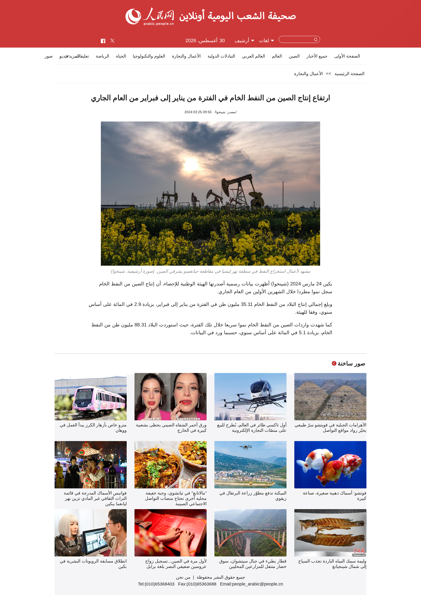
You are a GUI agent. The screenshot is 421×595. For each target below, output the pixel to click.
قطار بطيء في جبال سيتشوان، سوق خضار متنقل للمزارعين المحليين (253, 564)
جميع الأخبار (316, 56)
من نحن (183, 577)
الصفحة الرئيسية (349, 73)
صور (49, 56)
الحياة (121, 56)
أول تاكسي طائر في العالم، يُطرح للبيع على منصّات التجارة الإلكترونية (252, 428)
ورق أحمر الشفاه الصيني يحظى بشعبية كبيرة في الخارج (171, 428)
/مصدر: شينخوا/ (226, 112)
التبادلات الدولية (221, 56)
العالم (277, 56)
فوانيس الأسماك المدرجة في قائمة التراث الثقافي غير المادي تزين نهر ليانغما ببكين (95, 498)
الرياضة (102, 56)
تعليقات (82, 56)
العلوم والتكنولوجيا (149, 56)
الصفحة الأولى (347, 56)
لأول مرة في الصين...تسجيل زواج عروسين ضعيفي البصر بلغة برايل (176, 564)
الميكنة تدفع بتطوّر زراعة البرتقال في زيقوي (253, 496)
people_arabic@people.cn (257, 584)
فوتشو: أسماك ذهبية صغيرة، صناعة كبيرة (334, 496)
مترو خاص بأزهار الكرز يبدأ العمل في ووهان (93, 428)
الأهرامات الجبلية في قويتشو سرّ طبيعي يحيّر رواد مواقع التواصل (330, 428)
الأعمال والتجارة (186, 56)
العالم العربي (253, 56)
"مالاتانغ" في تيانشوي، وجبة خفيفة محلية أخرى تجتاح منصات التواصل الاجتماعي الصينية (176, 498)
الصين (294, 56)
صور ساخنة (351, 363)
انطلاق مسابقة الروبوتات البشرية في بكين (93, 564)
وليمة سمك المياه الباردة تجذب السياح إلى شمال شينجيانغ (332, 564)
